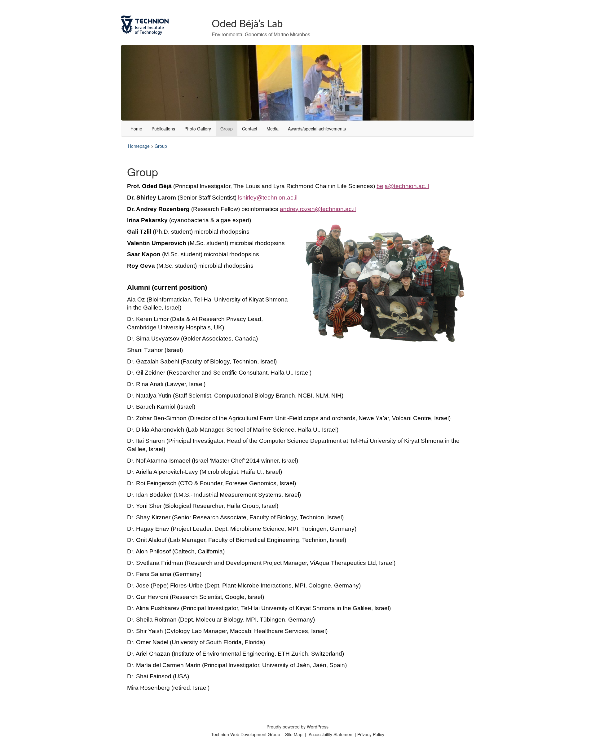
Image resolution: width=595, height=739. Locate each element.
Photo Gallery (197, 128)
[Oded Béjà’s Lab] (297, 82)
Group (226, 128)
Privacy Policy (370, 734)
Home (136, 128)
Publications (163, 128)
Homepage (139, 146)
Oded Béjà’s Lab (247, 24)
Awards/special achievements (317, 128)
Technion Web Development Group (245, 734)
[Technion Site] (161, 25)
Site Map (293, 734)
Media (273, 128)
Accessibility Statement (332, 734)
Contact (249, 128)
